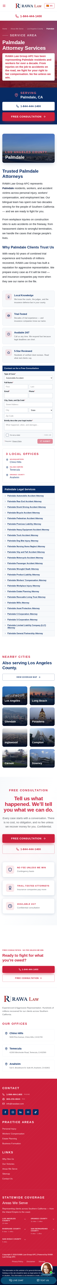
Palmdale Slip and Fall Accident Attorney (26, 552)
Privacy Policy (17, 441)
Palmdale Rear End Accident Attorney (24, 501)
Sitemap (6, 1174)
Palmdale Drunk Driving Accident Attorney (26, 507)
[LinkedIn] (20, 1112)
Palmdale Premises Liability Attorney (24, 524)
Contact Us (7, 1178)
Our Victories (8, 1164)
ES (49, 5)
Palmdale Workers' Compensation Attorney (26, 580)
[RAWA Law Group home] (28, 5)
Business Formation (11, 1143)
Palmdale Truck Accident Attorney (22, 535)
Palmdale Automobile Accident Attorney (25, 496)
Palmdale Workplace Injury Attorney (23, 586)
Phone (32, 391)
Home (4, 29)
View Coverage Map (26, 677)
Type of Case (10, 374)
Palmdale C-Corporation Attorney (22, 614)
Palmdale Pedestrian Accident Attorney (25, 518)
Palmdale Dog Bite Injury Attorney (22, 541)
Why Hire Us (8, 1159)
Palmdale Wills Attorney (18, 603)
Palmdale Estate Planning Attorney (23, 591)
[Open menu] (4, 6)
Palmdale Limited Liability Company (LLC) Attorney (26, 626)
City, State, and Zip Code (14, 400)
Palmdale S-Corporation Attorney (22, 620)
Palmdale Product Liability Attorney (23, 575)
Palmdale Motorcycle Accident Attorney (25, 558)
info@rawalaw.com (15, 1104)
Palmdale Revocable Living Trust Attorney (26, 597)
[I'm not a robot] (7, 435)
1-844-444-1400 (31, 16)
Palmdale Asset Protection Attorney (23, 608)
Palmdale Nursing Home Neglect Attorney (26, 546)
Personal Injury (9, 1129)
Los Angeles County (35, 29)
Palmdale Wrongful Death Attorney (23, 569)
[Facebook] (5, 1112)
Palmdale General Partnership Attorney (25, 633)
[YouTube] (28, 1112)
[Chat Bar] (28, 1280)
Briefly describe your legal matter (18, 421)
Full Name (8, 383)
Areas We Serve (17, 29)
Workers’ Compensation (13, 1133)
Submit (46, 441)
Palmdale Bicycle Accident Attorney (23, 513)
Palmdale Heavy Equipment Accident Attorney (28, 530)
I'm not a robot (15, 435)
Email (7, 391)
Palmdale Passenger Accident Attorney (25, 563)
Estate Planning (9, 1138)
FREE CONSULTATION (26, 116)
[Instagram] (13, 1112)
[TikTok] (36, 1112)
